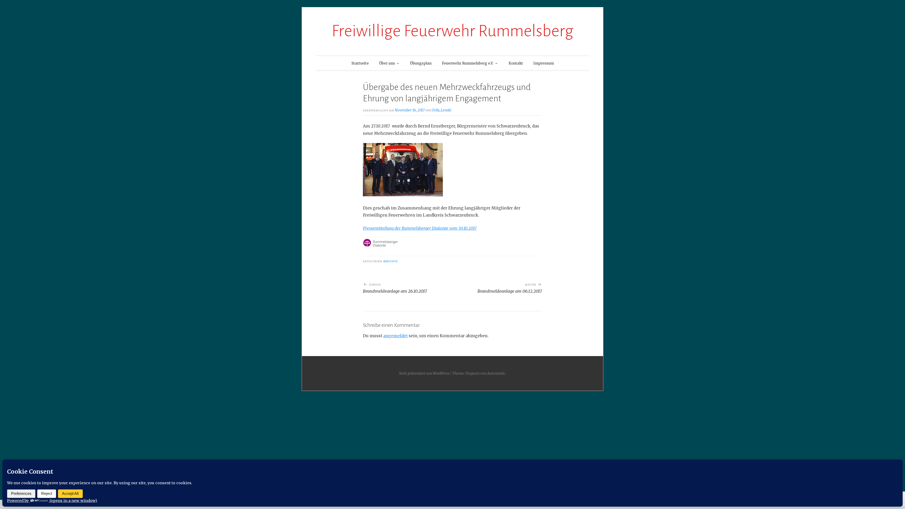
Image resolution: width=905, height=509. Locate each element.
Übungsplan (421, 63)
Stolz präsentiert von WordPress (424, 373)
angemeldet (395, 335)
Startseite (360, 63)
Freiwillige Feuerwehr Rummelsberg (452, 31)
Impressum (543, 63)
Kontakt (516, 63)
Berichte (390, 261)
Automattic (496, 373)
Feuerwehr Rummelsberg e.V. (468, 63)
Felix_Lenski (441, 110)
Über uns (387, 63)
